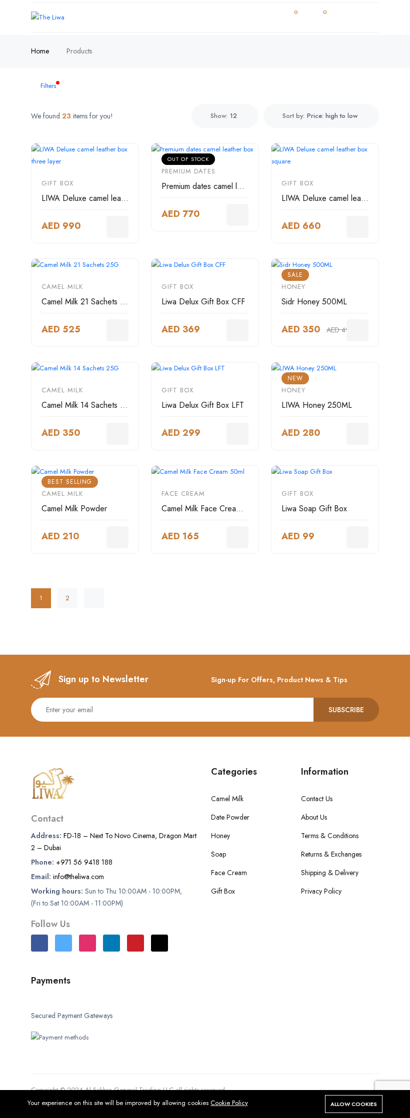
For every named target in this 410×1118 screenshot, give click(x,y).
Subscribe (346, 710)
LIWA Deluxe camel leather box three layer (115, 198)
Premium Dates (189, 171)
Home (40, 51)
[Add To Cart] (117, 227)
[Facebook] (39, 943)
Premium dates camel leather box (218, 186)
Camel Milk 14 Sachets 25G (89, 405)
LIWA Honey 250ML (317, 405)
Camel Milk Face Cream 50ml (211, 508)
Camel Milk (62, 286)
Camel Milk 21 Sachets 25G (89, 301)
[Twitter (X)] (63, 943)
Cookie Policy (229, 1103)
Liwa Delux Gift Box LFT (203, 405)
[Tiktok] (159, 943)
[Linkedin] (111, 943)
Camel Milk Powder (74, 508)
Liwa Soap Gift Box (314, 508)
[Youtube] (135, 943)
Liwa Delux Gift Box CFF (203, 301)
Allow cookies (353, 1104)
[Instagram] (87, 943)
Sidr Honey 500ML (314, 301)
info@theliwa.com (78, 877)
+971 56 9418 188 (84, 862)
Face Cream (183, 493)
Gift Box (58, 183)
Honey (294, 286)
